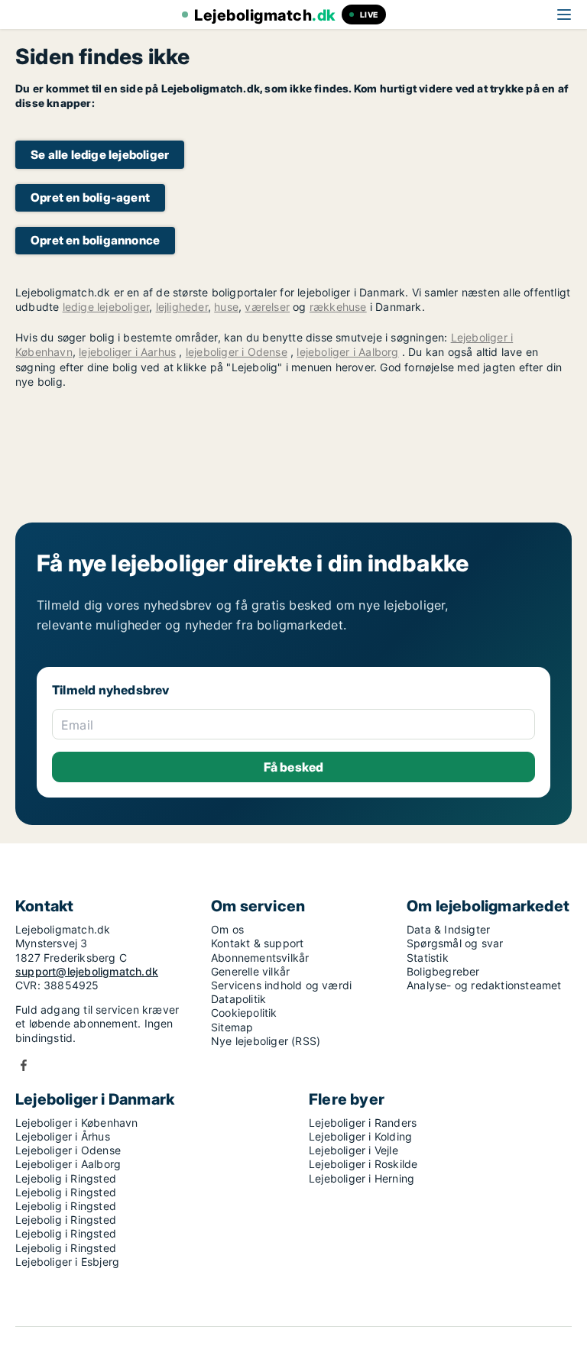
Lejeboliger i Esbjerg (67, 1261)
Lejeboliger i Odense (68, 1150)
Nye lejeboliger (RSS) (265, 1040)
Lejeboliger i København (76, 1122)
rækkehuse (338, 306)
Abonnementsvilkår (260, 957)
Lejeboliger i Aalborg (68, 1163)
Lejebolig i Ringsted (65, 1178)
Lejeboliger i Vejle (353, 1150)
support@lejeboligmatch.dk (86, 971)
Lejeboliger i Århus (62, 1136)
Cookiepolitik (244, 1012)
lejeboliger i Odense (236, 351)
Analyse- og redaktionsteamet (484, 985)
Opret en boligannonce (95, 240)
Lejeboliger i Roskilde (363, 1163)
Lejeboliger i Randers (363, 1122)
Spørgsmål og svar (455, 943)
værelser (267, 306)
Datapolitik (238, 998)
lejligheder (182, 306)
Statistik (428, 957)
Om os (227, 929)
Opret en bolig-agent (90, 197)
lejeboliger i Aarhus (127, 351)
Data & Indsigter (448, 929)
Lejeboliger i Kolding (360, 1136)
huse (226, 306)
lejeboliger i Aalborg (347, 351)
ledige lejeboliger (106, 306)
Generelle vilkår (250, 971)
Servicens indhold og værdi (281, 985)
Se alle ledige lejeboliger (100, 154)
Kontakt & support (257, 943)
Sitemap (232, 1027)
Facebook (23, 1065)
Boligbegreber (443, 971)
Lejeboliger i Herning (361, 1178)
